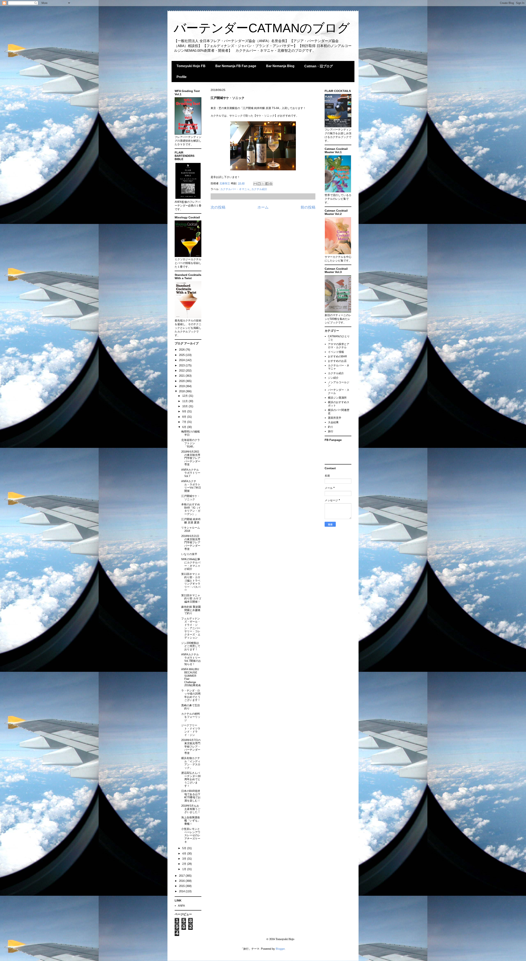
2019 (182, 386)
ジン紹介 (333, 377)
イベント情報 (336, 351)
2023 (182, 365)
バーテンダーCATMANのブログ (262, 28)
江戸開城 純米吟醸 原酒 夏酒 (191, 521)
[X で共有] (263, 184)
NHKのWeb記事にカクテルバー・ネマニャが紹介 (190, 564)
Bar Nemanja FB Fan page (235, 66)
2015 (182, 886)
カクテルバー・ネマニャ (235, 189)
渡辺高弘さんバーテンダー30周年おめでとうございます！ (191, 779)
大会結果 (333, 422)
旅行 (330, 431)
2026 (182, 349)
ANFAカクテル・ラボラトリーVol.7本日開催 (191, 486)
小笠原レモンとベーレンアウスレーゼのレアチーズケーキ (190, 835)
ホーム (263, 207)
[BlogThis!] (259, 184)
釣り (330, 426)
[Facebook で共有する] (267, 184)
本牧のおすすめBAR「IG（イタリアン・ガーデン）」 (191, 509)
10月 (185, 406)
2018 (182, 391)
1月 (184, 869)
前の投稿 (308, 207)
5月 (184, 848)
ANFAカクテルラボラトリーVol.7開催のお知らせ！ (191, 659)
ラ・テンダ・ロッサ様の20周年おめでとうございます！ (191, 695)
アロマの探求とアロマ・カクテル (338, 346)
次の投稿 (218, 207)
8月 (184, 416)
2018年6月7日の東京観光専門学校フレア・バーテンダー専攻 (191, 746)
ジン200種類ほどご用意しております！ (190, 646)
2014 (182, 891)
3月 (184, 858)
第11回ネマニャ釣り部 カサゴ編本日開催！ (191, 598)
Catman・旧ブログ (318, 66)
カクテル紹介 (259, 189)
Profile (181, 77)
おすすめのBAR (337, 356)
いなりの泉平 (189, 554)
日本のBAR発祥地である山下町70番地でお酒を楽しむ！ (191, 795)
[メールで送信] (255, 184)
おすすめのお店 (337, 360)
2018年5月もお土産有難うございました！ (190, 809)
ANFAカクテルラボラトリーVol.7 (190, 473)
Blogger (280, 948)
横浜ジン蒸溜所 (337, 397)
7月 (184, 421)
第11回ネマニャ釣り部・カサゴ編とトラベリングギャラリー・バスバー (190, 582)
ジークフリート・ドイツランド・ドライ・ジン (190, 730)
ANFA (181, 905)
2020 (182, 381)
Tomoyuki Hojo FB (190, 66)
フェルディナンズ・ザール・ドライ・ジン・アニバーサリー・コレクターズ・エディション (190, 628)
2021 (182, 375)
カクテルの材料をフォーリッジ (190, 717)
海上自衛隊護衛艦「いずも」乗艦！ (190, 820)
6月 (184, 427)
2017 (182, 875)
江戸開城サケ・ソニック (190, 497)
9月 (184, 411)
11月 (185, 401)
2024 (182, 360)
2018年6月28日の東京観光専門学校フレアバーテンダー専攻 (190, 458)
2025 (182, 355)
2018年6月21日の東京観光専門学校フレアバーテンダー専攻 (190, 542)
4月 (184, 853)
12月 (185, 395)
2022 (182, 370)
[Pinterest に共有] (271, 184)
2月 (184, 863)
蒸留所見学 (334, 417)
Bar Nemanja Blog (280, 66)
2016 (182, 880)
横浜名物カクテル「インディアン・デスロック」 (190, 763)
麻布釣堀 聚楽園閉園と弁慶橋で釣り (191, 610)
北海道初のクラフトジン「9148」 (190, 443)
